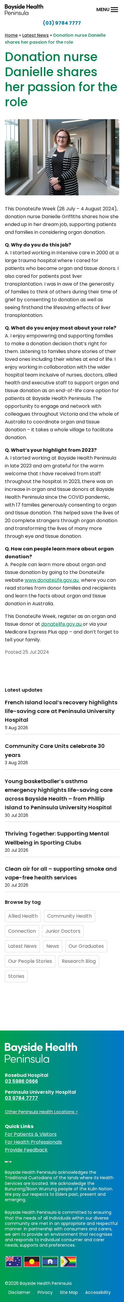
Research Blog (79, 961)
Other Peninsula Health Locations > (41, 1112)
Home (11, 35)
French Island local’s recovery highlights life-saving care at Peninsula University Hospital (61, 711)
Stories (16, 976)
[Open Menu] (114, 9)
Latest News (35, 35)
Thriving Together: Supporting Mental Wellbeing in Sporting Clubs (57, 838)
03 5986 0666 (21, 1081)
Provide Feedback (26, 1149)
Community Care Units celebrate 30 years (55, 750)
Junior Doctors (62, 931)
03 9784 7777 (21, 1098)
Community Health (69, 916)
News (52, 946)
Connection (22, 931)
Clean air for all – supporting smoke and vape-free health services (61, 873)
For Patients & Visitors (31, 1134)
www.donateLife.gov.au (52, 580)
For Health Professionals (33, 1142)
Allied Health (23, 916)
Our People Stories (30, 961)
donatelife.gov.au (62, 624)
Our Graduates (86, 946)
